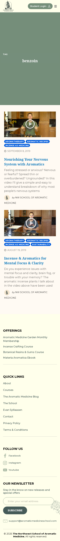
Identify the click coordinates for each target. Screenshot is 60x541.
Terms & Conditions (15, 429)
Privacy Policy (11, 423)
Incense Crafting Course (18, 346)
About (7, 383)
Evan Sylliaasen (12, 409)
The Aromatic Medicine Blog (21, 396)
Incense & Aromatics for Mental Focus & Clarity (25, 260)
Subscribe (15, 510)
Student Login (38, 6)
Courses (8, 390)
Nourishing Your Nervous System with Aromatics (26, 161)
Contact (8, 416)
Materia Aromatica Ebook (19, 357)
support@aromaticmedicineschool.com (33, 520)
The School (10, 403)
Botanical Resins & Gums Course (23, 352)
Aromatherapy (14, 141)
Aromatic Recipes (37, 141)
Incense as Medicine (17, 145)
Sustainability (41, 244)
